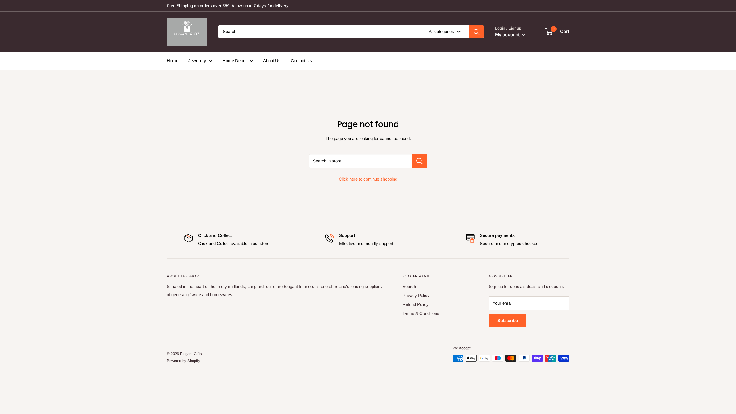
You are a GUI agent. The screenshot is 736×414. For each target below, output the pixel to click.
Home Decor (235, 60)
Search (409, 286)
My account (508, 34)
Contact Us (301, 60)
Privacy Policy (416, 295)
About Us (272, 60)
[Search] (476, 31)
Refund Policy (415, 304)
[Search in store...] (419, 161)
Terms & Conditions (420, 313)
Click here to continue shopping (368, 179)
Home (172, 60)
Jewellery (197, 60)
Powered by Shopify (183, 361)
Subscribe (507, 320)
